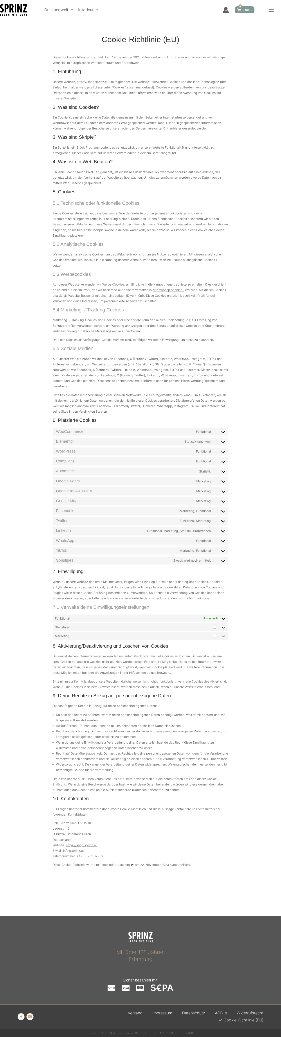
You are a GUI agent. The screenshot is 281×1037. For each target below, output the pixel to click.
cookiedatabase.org (115, 864)
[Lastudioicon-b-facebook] (21, 1016)
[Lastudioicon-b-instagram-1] (29, 1016)
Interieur (86, 9)
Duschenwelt (56, 9)
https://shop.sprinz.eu (92, 82)
